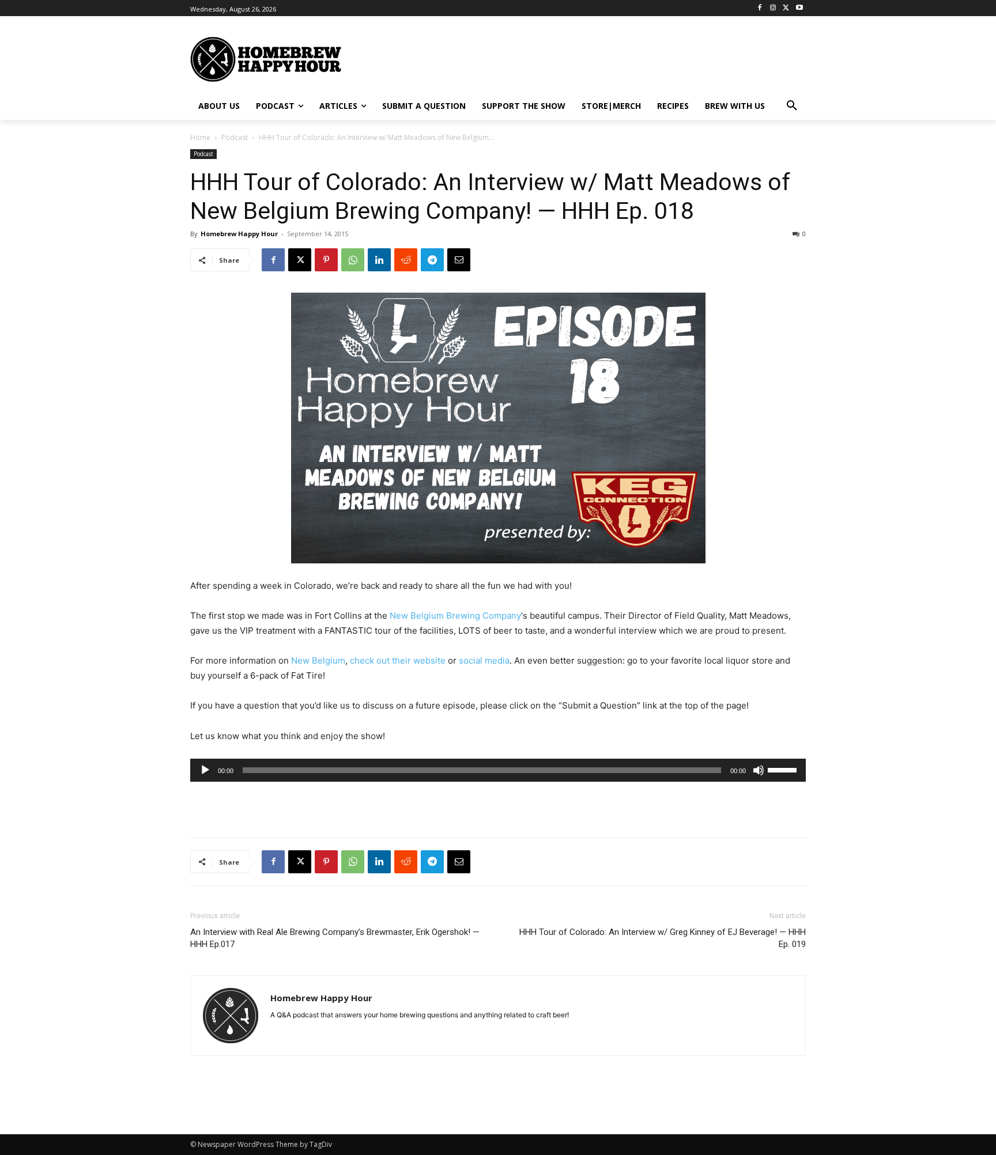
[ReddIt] (405, 259)
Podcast (234, 137)
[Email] (458, 259)
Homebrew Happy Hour (239, 233)
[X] (786, 8)
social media (484, 660)
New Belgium (318, 660)
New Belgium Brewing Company (455, 615)
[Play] (205, 770)
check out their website (398, 660)
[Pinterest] (326, 259)
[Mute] (758, 770)
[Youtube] (799, 8)
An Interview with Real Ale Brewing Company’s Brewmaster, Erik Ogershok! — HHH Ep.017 (335, 938)
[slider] (784, 769)
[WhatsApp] (352, 259)
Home (200, 137)
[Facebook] (760, 8)
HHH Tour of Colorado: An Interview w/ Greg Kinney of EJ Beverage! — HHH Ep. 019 (662, 938)
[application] (498, 770)
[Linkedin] (379, 259)
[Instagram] (773, 8)
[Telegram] (432, 259)
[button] (792, 106)
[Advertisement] (610, 58)
